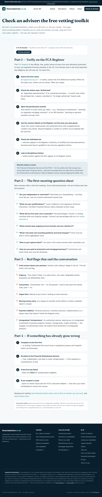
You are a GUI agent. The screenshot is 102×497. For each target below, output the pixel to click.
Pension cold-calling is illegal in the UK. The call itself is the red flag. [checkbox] (52, 267)
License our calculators (88, 440)
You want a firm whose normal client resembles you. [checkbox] (52, 242)
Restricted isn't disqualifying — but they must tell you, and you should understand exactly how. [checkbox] (50, 196)
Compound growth (64, 433)
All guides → (40, 450)
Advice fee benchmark (88, 437)
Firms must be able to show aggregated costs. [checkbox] (50, 234)
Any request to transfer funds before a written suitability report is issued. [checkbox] (50, 302)
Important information (88, 456)
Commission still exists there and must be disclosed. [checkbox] (50, 250)
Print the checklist (24, 52)
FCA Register (23, 65)
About (79, 9)
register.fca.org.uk (30, 80)
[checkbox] (51, 226)
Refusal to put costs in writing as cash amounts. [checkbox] (43, 294)
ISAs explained (41, 446)
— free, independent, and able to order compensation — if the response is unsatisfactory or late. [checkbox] (50, 359)
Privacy (83, 459)
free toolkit (70, 483)
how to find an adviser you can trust (68, 393)
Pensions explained (42, 443)
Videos (72, 9)
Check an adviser (86, 433)
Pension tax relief (64, 440)
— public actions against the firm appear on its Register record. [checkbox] (46, 154)
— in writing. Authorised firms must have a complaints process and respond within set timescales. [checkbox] (51, 345)
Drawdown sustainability (66, 437)
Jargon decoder (86, 443)
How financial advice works (45, 437)
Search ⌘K (37, 9)
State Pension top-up (65, 443)
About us (84, 450)
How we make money (88, 453)
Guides (52, 9)
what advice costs (21, 396)
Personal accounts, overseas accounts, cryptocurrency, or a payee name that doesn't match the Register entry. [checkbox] (50, 312)
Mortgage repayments (65, 446)
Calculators (62, 9)
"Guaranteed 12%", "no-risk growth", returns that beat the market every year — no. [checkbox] (50, 286)
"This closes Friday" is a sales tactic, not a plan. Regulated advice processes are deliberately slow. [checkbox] (49, 276)
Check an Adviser (92, 9)
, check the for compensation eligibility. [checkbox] (39, 371)
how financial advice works (42, 393)
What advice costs (42, 440)
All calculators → (64, 450)
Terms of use (85, 463)
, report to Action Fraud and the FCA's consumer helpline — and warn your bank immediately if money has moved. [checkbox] (53, 383)
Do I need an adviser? (43, 433)
